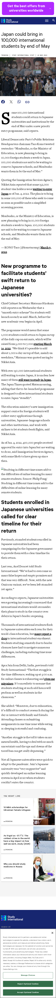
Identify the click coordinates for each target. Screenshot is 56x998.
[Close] (52, 933)
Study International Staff (23, 55)
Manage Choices (28, 975)
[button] (46, 21)
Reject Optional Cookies (28, 984)
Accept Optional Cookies (28, 992)
